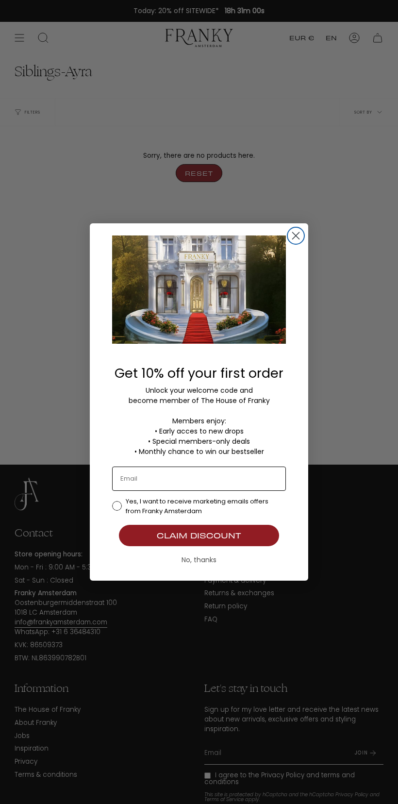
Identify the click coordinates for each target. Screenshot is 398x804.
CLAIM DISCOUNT (199, 535)
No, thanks (199, 560)
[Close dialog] (295, 235)
